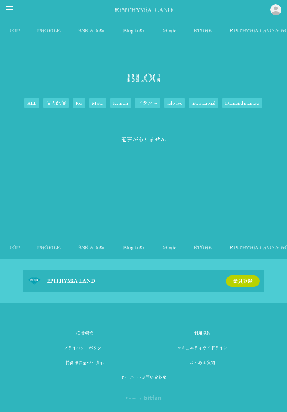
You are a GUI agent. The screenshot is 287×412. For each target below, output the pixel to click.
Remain (120, 103)
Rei (79, 103)
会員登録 (243, 281)
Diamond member (242, 103)
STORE (203, 31)
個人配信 (56, 103)
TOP (14, 31)
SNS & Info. (91, 31)
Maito (97, 103)
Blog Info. (134, 31)
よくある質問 (202, 363)
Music (169, 31)
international (203, 103)
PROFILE (49, 31)
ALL (31, 103)
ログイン (275, 9)
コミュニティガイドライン (202, 348)
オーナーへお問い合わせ (143, 377)
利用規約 (202, 333)
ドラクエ (148, 103)
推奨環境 (84, 333)
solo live (174, 103)
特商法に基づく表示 (85, 363)
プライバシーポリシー (85, 348)
